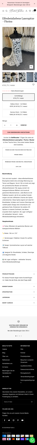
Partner (23, 353)
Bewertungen (7, 286)
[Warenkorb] (34, 11)
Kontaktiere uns (7, 363)
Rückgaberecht (25, 373)
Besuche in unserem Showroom (27, 361)
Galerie (4, 349)
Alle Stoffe (5, 376)
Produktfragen (8, 274)
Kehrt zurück (7, 303)
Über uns (5, 356)
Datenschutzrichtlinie (27, 369)
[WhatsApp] (32, 440)
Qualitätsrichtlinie (26, 366)
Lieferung (6, 297)
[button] (6, 91)
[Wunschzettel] (30, 11)
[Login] (26, 11)
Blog (3, 353)
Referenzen (6, 360)
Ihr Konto (5, 367)
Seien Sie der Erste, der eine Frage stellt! (18, 280)
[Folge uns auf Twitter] (9, 420)
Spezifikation (7, 292)
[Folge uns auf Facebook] (4, 420)
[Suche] (6, 11)
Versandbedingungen (27, 376)
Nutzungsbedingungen (28, 381)
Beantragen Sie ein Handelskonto (8, 372)
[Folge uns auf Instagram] (13, 420)
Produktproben (25, 356)
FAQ (22, 349)
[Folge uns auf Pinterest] (18, 420)
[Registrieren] (31, 401)
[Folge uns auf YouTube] (22, 420)
